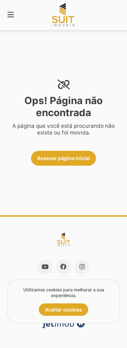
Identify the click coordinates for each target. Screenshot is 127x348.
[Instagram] (81, 266)
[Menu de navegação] (10, 15)
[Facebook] (63, 266)
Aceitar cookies (63, 310)
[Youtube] (45, 266)
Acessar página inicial (63, 158)
